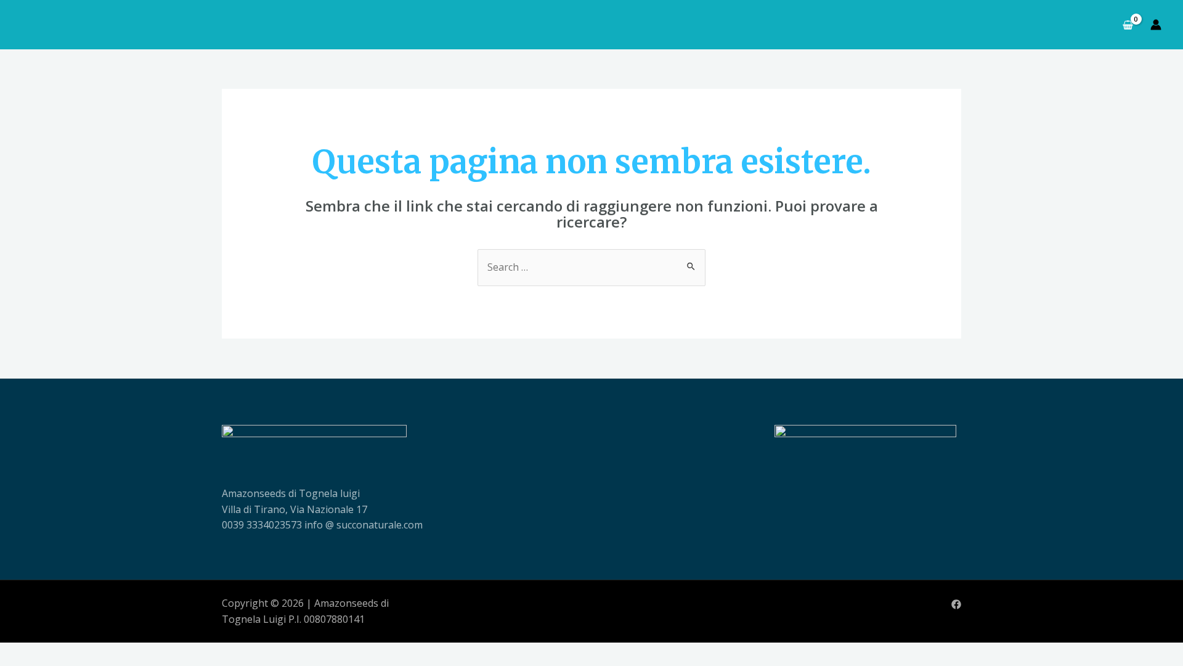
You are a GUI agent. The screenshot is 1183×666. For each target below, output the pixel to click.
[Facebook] (956, 604)
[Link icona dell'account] (1155, 24)
